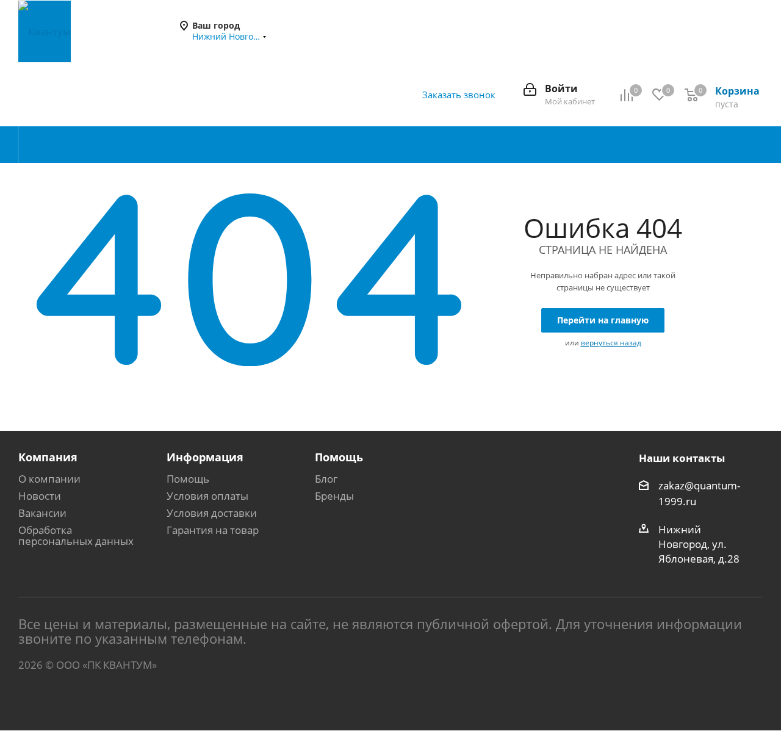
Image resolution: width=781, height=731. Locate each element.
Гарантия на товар (213, 530)
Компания (47, 457)
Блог (326, 479)
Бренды (334, 496)
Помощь (188, 479)
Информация (205, 457)
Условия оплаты (207, 496)
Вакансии (42, 513)
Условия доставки (212, 513)
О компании (49, 479)
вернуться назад (611, 342)
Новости (39, 496)
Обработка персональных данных (76, 535)
